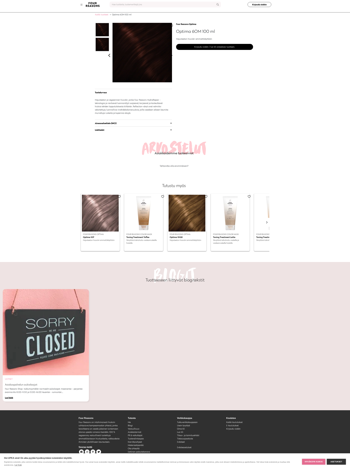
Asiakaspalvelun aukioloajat (21, 384)
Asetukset (336, 462)
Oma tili (181, 428)
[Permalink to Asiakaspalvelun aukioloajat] (46, 332)
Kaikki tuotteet (101, 14)
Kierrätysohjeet (135, 442)
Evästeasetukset (184, 447)
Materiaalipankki (136, 445)
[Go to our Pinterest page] (92, 452)
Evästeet (181, 442)
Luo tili (180, 432)
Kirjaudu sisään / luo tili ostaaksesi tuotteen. (214, 47)
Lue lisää (18, 465)
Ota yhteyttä (133, 448)
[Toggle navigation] (81, 4)
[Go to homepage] (92, 4)
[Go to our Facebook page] (81, 452)
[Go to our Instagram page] (87, 452)
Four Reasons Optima (186, 24)
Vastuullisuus (133, 428)
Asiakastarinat (134, 432)
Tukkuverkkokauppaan (187, 422)
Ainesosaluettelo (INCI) (106, 123)
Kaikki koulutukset (234, 422)
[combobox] (165, 4)
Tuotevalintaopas (136, 438)
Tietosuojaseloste (185, 438)
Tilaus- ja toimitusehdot (188, 435)
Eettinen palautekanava (139, 451)
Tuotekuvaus (101, 92)
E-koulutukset (232, 425)
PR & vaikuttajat (135, 435)
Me (129, 422)
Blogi (130, 425)
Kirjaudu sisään (259, 4)
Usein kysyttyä (183, 425)
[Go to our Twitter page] (98, 452)
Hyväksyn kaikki (314, 462)
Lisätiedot (99, 130)
